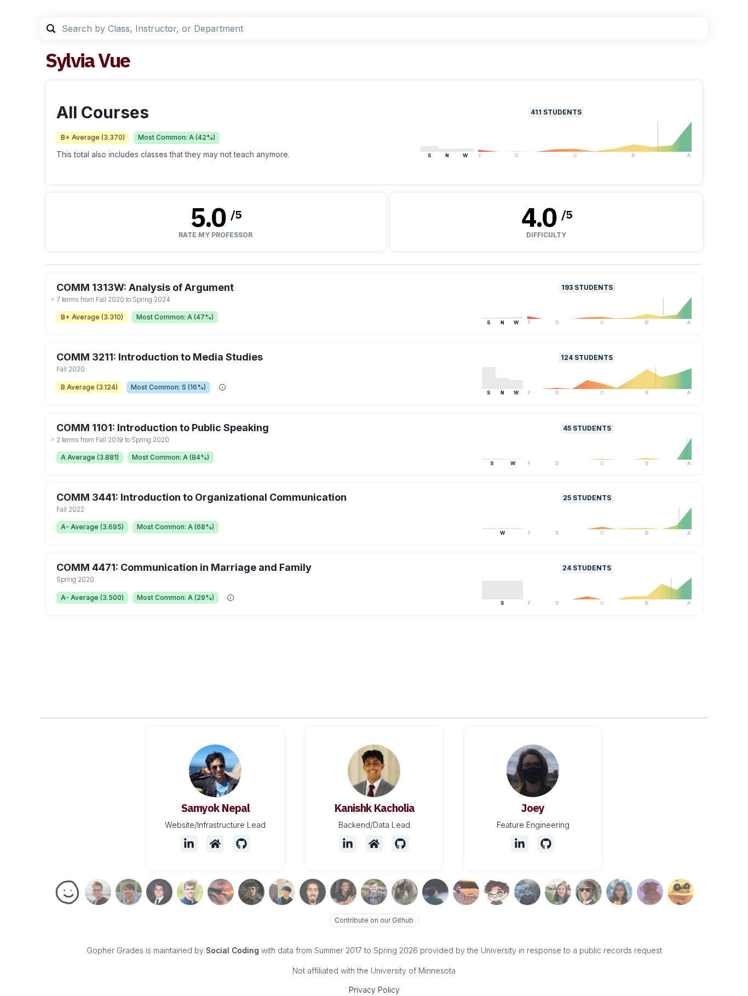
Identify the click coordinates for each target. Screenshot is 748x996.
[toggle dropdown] (52, 299)
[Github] (241, 843)
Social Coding (232, 950)
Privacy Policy (374, 989)
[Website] (215, 843)
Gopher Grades (115, 950)
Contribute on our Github (374, 920)
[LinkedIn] (189, 843)
